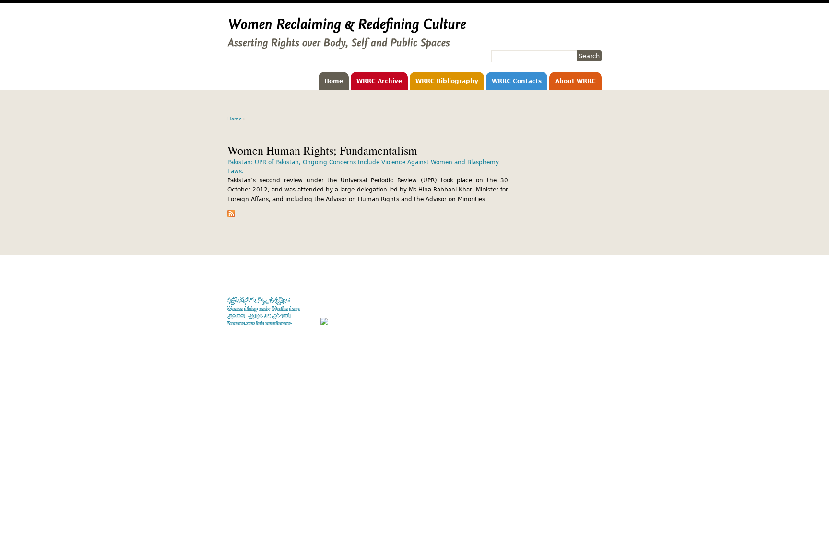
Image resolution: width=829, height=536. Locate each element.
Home (333, 81)
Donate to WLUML (578, 279)
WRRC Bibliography (446, 81)
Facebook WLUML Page (571, 325)
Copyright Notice (579, 289)
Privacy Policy (583, 298)
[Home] (346, 44)
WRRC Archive (379, 81)
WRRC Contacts (517, 81)
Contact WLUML (581, 307)
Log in (593, 316)
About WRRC (575, 81)
